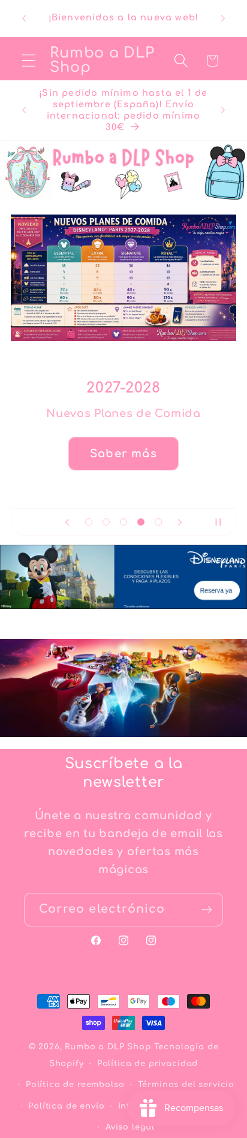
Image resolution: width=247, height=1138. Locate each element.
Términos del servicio (186, 1084)
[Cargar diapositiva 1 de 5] (89, 522)
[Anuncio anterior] (24, 18)
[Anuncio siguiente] (223, 18)
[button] (29, 61)
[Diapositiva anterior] (67, 522)
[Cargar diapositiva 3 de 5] (123, 522)
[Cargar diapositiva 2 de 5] (106, 522)
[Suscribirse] (206, 909)
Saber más (123, 454)
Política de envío (66, 1105)
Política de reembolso (75, 1084)
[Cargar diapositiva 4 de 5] (140, 522)
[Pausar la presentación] (223, 522)
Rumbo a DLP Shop (107, 1046)
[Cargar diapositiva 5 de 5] (158, 522)
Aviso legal (130, 1126)
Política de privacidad (147, 1063)
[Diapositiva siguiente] (180, 522)
